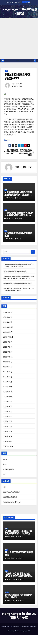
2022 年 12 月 (8, 327)
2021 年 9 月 (7, 402)
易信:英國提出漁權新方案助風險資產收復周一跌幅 (12, 151)
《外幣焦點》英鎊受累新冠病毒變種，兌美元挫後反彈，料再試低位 (25, 152)
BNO (5, 459)
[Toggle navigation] (18, 60)
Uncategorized (8, 469)
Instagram (23, 631)
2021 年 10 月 (8, 397)
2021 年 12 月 (8, 387)
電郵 (29, 631)
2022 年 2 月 (7, 377)
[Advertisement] (19, 38)
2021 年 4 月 (7, 426)
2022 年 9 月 (7, 342)
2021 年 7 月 (7, 411)
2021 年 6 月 (7, 416)
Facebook (11, 631)
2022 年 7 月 (7, 352)
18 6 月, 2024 (10, 537)
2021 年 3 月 (7, 431)
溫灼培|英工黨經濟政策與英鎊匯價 (18, 234)
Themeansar (30, 626)
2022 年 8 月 (7, 347)
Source (6, 140)
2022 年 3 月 (7, 372)
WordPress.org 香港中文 (12, 502)
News (5, 464)
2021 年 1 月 (7, 441)
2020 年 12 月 (8, 446)
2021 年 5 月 (7, 421)
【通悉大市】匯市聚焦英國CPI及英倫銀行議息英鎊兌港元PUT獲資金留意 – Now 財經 (18, 215)
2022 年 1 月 (7, 382)
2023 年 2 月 (7, 317)
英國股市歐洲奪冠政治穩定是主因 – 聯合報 (17, 283)
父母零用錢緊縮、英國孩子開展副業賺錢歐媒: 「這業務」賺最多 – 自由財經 (18, 194)
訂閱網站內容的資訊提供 (11, 492)
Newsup (23, 626)
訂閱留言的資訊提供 (10, 497)
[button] (32, 61)
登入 (4, 487)
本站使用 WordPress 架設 (9, 626)
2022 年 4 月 (7, 367)
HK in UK (18, 84)
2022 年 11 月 (8, 332)
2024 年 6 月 (7, 312)
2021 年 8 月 (7, 407)
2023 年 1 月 (7, 322)
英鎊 (6, 70)
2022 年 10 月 (8, 337)
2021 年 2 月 (7, 436)
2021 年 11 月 (7, 392)
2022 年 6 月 (7, 357)
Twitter (17, 631)
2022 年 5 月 (7, 362)
